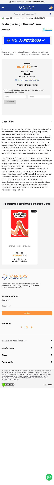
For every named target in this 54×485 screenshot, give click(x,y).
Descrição (8, 121)
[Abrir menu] (2, 7)
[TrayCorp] (50, 385)
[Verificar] (8, 386)
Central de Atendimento (14, 341)
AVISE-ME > (10, 102)
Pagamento (7, 362)
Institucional (8, 348)
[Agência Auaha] (45, 385)
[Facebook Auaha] (21, 328)
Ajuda (4, 355)
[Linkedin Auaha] (32, 328)
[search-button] (49, 14)
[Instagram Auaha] (27, 328)
